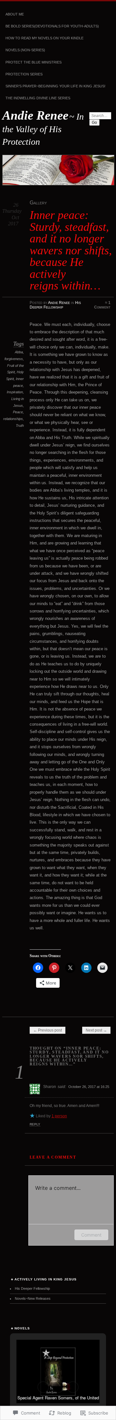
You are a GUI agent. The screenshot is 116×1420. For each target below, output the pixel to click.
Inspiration (15, 392)
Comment (91, 1235)
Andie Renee (35, 115)
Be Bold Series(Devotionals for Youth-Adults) (52, 26)
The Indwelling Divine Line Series (37, 98)
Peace (18, 412)
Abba (19, 352)
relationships (13, 419)
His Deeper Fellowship (55, 304)
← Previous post (47, 1030)
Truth (20, 425)
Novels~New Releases (33, 1298)
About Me (14, 14)
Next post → (96, 1030)
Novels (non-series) (25, 50)
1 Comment (102, 304)
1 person (59, 1116)
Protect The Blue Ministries (33, 62)
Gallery (38, 202)
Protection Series (24, 74)
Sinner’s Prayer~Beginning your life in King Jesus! (55, 86)
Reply (35, 1124)
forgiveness (14, 359)
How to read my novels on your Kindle (44, 38)
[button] (43, 1387)
